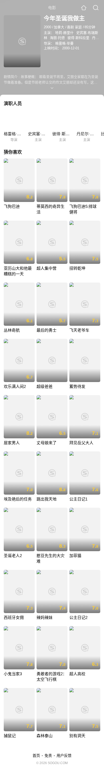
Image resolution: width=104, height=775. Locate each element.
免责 (48, 755)
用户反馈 (64, 755)
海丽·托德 (57, 38)
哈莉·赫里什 (64, 33)
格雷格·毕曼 (64, 43)
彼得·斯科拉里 (78, 38)
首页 (36, 755)
